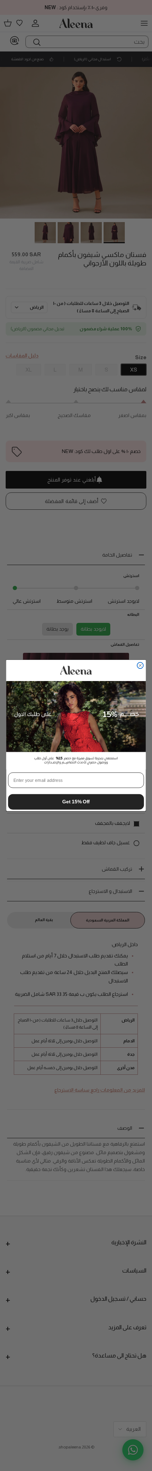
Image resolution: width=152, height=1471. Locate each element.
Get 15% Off (75, 801)
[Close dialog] (140, 665)
